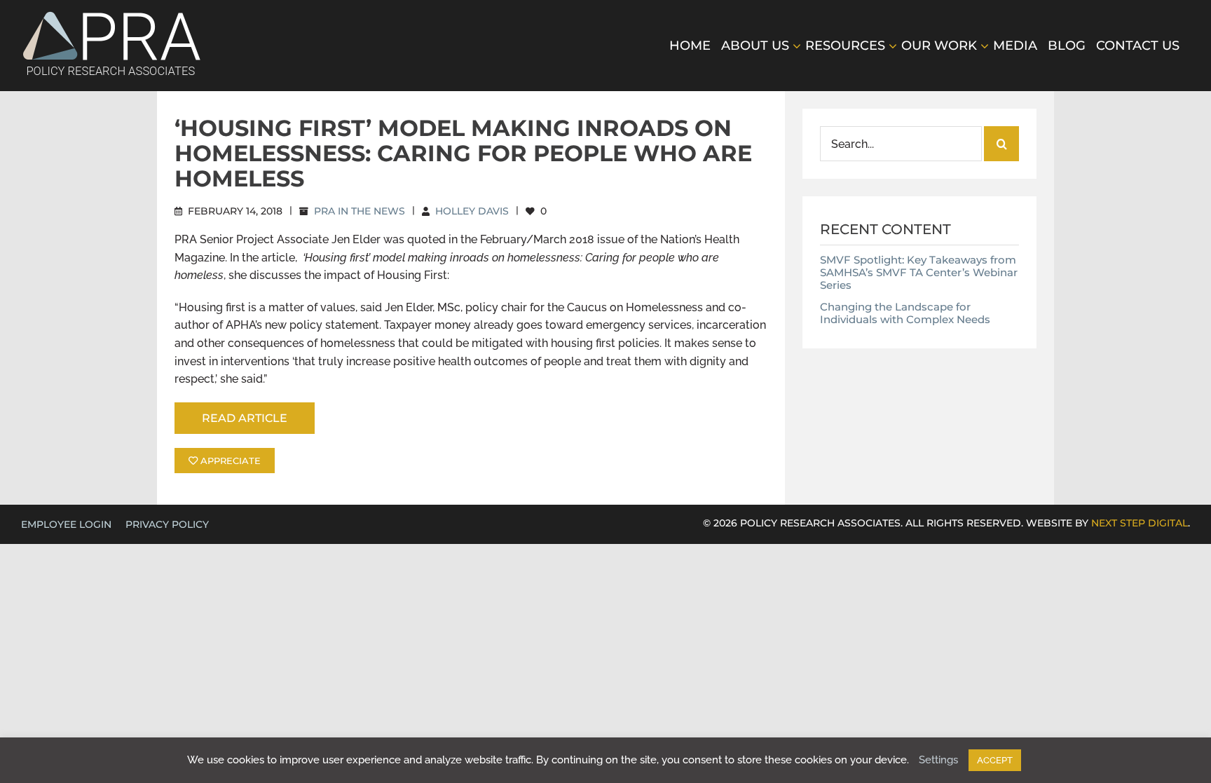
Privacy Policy (167, 524)
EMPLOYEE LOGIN (66, 524)
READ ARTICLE (244, 418)
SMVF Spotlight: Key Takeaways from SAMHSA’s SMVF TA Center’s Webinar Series (919, 272)
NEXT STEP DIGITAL (1139, 523)
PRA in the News (359, 211)
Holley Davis (472, 211)
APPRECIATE (229, 460)
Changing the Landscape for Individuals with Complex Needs (905, 313)
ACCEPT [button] (995, 760)
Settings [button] (938, 760)
